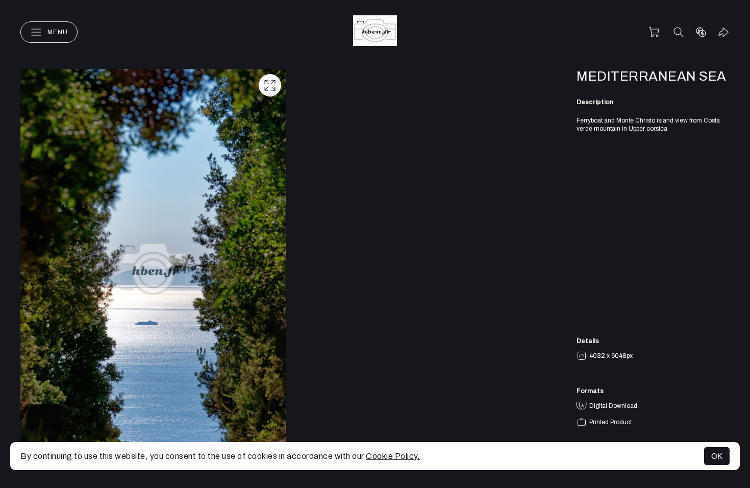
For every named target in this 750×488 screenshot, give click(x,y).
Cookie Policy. (393, 456)
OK (716, 456)
